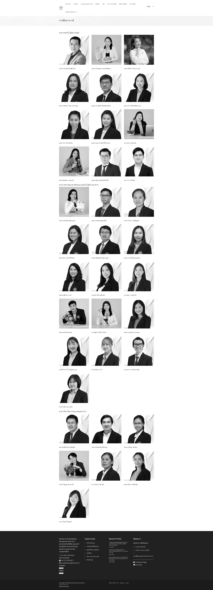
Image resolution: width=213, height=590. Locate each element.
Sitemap (90, 560)
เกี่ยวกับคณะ (91, 543)
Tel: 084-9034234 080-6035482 (66, 556)
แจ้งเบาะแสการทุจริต (142, 550)
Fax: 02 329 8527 (67, 560)
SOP (103, 4)
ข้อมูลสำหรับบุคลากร (71, 12)
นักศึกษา (98, 4)
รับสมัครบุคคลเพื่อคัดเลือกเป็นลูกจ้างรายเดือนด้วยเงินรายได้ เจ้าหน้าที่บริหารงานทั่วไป (118, 544)
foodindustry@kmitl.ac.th (70, 563)
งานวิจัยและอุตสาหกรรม (86, 4)
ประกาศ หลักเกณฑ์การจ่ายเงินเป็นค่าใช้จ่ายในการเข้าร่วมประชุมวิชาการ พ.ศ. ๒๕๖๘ (118, 559)
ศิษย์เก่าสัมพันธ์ (123, 4)
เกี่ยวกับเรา (68, 4)
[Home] (61, 8)
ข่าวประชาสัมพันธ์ (112, 4)
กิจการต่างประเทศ (93, 556)
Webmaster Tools (114, 583)
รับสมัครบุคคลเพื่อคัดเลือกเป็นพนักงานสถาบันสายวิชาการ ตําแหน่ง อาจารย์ (118, 551)
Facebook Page (141, 562)
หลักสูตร (76, 4)
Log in (127, 583)
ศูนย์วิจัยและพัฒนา (93, 550)
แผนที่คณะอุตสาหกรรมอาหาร (143, 556)
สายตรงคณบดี (140, 547)
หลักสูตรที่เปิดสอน (93, 546)
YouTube (138, 565)
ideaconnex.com (63, 585)
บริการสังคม (132, 4)
